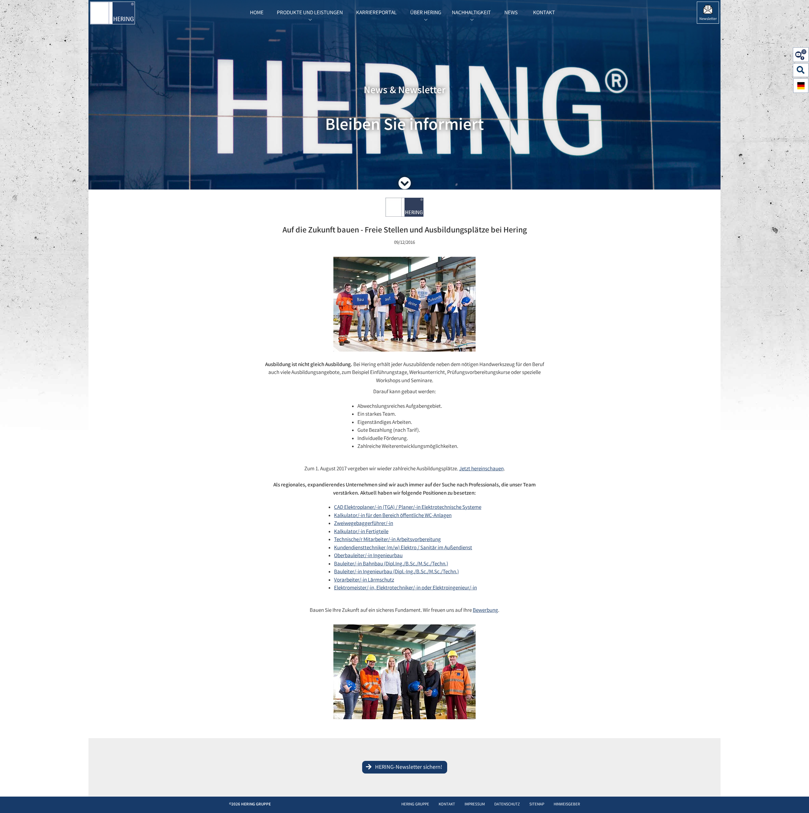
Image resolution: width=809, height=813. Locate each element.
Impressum (475, 805)
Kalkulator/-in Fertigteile (361, 532)
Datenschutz (507, 805)
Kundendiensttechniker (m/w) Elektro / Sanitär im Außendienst (403, 548)
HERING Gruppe (415, 805)
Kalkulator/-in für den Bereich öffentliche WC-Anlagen (393, 516)
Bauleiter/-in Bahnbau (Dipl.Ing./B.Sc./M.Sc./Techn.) (391, 564)
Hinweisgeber (567, 805)
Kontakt (447, 805)
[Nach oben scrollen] (798, 799)
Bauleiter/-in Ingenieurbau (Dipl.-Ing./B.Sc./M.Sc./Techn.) (396, 572)
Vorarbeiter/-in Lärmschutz (364, 580)
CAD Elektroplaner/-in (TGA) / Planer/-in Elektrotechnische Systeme (407, 508)
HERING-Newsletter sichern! (408, 767)
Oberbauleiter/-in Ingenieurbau (368, 556)
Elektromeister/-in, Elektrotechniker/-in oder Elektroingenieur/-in (405, 588)
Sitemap (536, 805)
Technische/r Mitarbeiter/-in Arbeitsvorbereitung (387, 540)
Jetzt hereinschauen (481, 469)
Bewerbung (485, 611)
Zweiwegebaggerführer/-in (363, 524)
